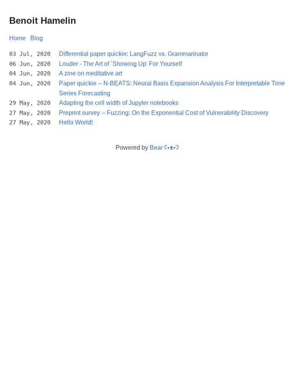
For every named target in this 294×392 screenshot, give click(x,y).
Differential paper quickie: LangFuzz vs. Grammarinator (133, 54)
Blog (36, 38)
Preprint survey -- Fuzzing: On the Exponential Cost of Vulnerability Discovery (163, 112)
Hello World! (76, 122)
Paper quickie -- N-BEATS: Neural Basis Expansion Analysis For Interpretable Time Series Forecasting (172, 88)
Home (17, 38)
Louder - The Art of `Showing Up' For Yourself (120, 63)
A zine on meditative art (90, 73)
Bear (164, 147)
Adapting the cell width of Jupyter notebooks (118, 103)
